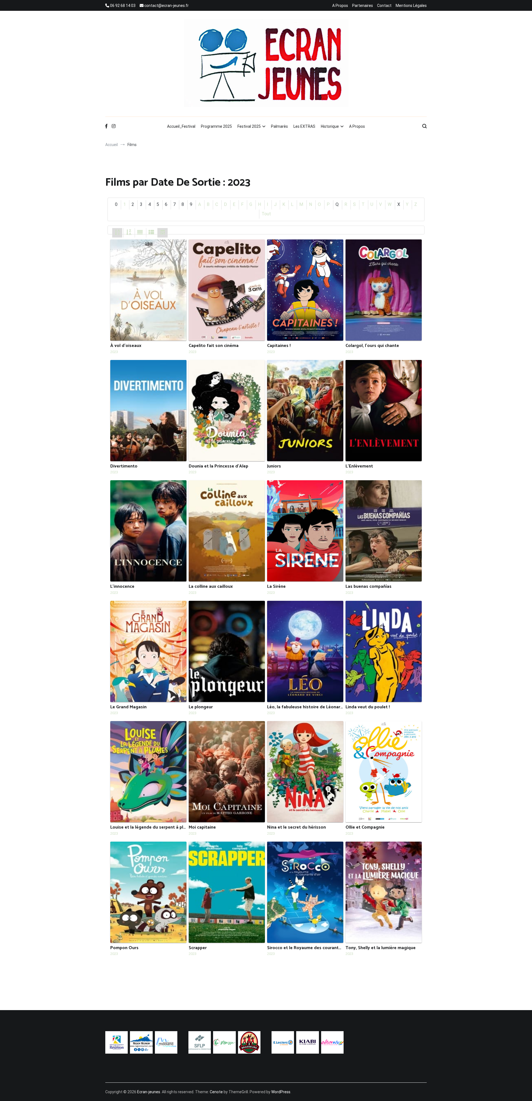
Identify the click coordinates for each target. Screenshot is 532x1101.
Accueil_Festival (181, 126)
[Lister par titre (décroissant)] (128, 232)
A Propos (340, 5)
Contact (384, 5)
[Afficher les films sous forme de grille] (162, 232)
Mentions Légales (411, 5)
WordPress (280, 1092)
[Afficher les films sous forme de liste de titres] (151, 232)
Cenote (216, 1092)
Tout (266, 213)
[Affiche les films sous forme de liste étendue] (140, 232)
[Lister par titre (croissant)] (117, 232)
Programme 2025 (216, 126)
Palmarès (279, 126)
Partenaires (362, 5)
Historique (330, 126)
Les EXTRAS (304, 126)
